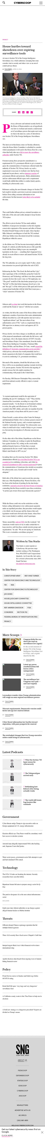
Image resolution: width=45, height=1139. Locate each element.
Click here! (7, 1135)
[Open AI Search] (7, 2)
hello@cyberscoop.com (22, 1125)
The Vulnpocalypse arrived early (31, 774)
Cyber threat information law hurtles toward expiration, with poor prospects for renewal (20, 723)
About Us (22, 1060)
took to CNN (20, 522)
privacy (7, 621)
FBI (5, 585)
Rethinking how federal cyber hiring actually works (31, 789)
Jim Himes (8, 594)
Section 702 (22, 612)
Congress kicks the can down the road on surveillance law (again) (32, 641)
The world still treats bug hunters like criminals (32, 802)
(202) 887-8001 (22, 1120)
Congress (8, 612)
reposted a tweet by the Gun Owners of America (26, 485)
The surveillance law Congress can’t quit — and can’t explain (31, 681)
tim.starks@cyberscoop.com (25, 563)
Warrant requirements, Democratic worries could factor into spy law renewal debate (22, 709)
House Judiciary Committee (16, 598)
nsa (12, 585)
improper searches (31, 173)
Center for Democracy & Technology (21, 589)
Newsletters (22, 1105)
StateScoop (22, 1080)
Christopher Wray (12, 576)
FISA (29, 607)
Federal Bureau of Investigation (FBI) (20, 617)
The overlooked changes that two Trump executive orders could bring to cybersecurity (22, 736)
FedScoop (22, 1070)
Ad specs (22, 1115)
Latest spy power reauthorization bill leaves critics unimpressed (31, 667)
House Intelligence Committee (18, 603)
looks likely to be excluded (31, 197)
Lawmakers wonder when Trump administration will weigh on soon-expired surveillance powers (22, 696)
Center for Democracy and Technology (22, 580)
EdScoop (23, 1085)
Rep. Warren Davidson (13, 607)
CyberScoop (22, 1091)
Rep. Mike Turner (32, 576)
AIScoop (22, 1096)
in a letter (14, 304)
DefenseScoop (22, 1075)
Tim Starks (8, 69)
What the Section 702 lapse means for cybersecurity (32, 762)
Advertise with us (22, 1110)
